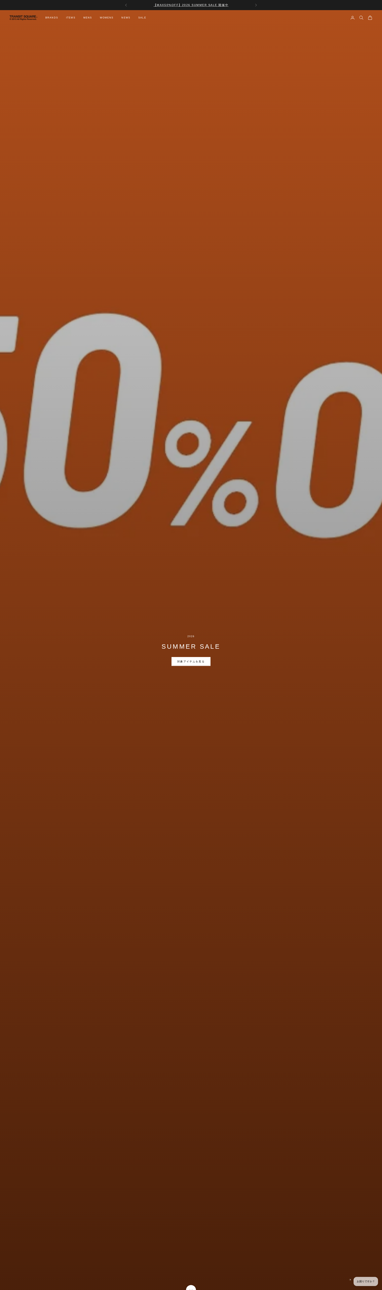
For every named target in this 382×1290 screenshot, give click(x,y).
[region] (191, 650)
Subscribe (337, 1272)
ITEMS (70, 17)
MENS (87, 17)
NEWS (125, 17)
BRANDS (51, 17)
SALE (142, 17)
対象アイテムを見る (191, 661)
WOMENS (106, 17)
